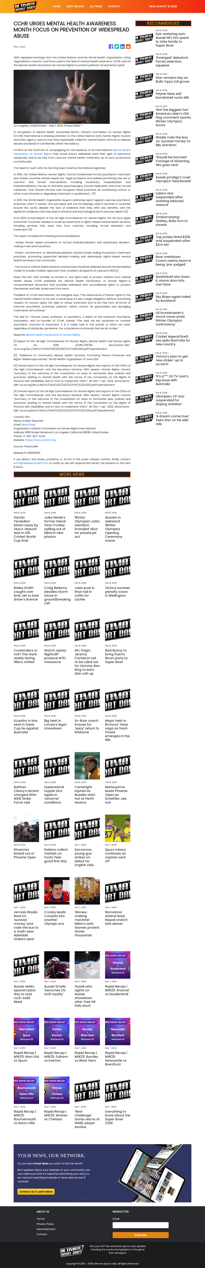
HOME (57, 6)
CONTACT (114, 6)
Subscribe (140, 1235)
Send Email (28, 424)
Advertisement (46, 1229)
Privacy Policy (45, 1224)
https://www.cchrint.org (40, 440)
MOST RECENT (75, 6)
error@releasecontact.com (31, 463)
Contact (42, 1234)
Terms (41, 1219)
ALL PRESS (96, 6)
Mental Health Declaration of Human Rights (53, 335)
